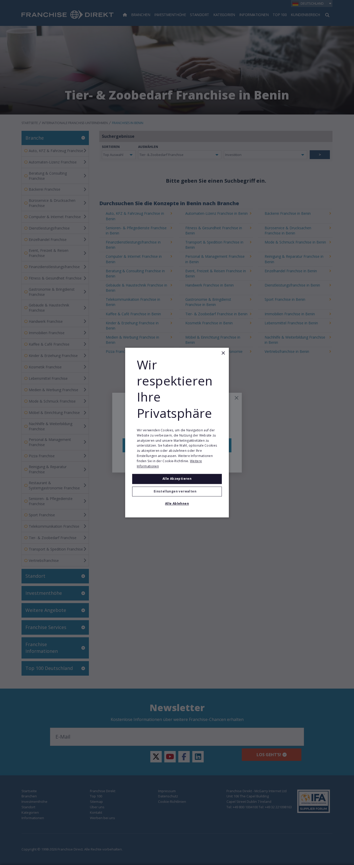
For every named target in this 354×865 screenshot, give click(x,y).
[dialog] (177, 432)
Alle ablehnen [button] (177, 503)
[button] (177, 491)
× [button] (223, 353)
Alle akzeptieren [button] (177, 479)
